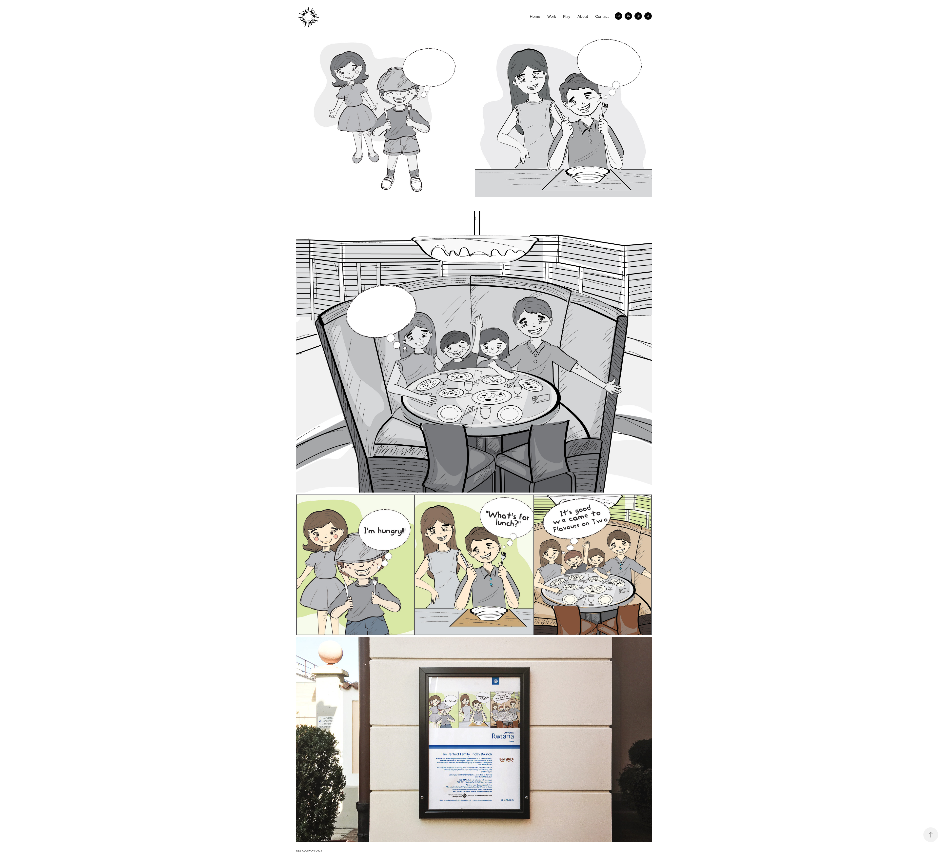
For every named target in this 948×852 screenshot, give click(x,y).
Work (551, 16)
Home (535, 16)
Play (566, 16)
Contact (602, 16)
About (582, 16)
